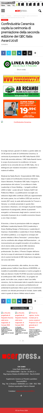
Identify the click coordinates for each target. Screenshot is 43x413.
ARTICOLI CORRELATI (19, 308)
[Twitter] (8, 53)
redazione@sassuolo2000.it (25, 391)
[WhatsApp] (14, 53)
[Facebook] (3, 53)
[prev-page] (20, 341)
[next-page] (23, 341)
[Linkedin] (19, 53)
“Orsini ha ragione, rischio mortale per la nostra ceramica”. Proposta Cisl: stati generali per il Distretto (35, 333)
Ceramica (8, 16)
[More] (35, 53)
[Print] (30, 53)
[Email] (24, 53)
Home (2, 16)
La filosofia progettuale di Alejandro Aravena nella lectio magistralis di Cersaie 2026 (7, 331)
